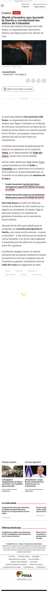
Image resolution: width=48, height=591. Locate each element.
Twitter (33, 81)
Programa (25, 6)
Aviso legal (33, 562)
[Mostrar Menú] (2, 5)
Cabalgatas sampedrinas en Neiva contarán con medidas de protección (12, 482)
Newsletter (35, 556)
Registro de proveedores (19, 562)
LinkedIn (38, 81)
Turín (41, 162)
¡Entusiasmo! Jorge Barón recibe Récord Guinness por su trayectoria (34, 482)
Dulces (7, 271)
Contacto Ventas (24, 556)
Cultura (7, 13)
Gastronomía (36, 274)
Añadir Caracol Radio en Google (19, 89)
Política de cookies (36, 564)
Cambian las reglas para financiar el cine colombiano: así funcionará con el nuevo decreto (16, 534)
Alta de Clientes (34, 559)
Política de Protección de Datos (16, 564)
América (24, 274)
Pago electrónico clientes (17, 559)
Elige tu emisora (39, 6)
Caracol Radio (11, 5)
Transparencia (28, 567)
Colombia (18, 271)
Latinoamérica (10, 274)
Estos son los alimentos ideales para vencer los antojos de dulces (25, 196)
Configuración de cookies (12, 567)
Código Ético (40, 567)
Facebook (28, 81)
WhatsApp (44, 81)
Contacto (12, 556)
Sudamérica (32, 271)
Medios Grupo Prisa (24, 579)
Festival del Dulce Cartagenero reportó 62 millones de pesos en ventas (24, 187)
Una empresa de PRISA (24, 574)
